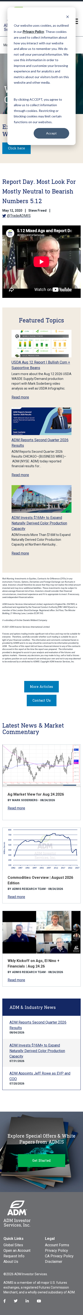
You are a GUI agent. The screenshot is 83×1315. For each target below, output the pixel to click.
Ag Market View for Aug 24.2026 (36, 794)
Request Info (13, 1256)
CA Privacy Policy (59, 1256)
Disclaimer (53, 1261)
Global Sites (13, 1245)
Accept (51, 133)
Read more (20, 397)
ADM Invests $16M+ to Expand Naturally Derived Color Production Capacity (39, 523)
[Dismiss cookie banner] (67, 17)
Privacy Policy (56, 1250)
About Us (10, 1261)
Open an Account (16, 1250)
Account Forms (57, 1245)
